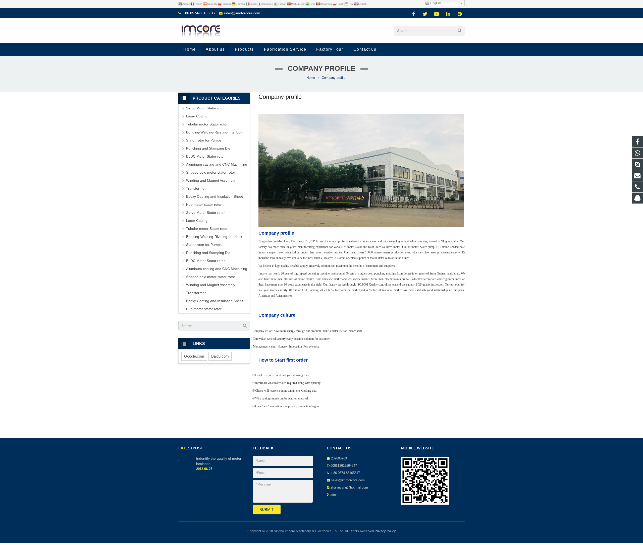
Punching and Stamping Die (208, 148)
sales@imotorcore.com (242, 13)
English (435, 3)
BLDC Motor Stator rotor (205, 156)
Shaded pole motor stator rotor (210, 172)
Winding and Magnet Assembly (210, 180)
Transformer (196, 188)
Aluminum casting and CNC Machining (216, 164)
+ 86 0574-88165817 (199, 13)
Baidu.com (220, 356)
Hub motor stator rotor (204, 204)
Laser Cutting (196, 116)
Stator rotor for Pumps (204, 140)
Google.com (194, 356)
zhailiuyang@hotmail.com (349, 487)
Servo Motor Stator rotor (205, 108)
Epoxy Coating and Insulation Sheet (214, 196)
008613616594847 (344, 465)
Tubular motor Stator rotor (207, 124)
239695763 (339, 458)
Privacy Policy (385, 531)
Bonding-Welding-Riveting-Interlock (214, 132)
